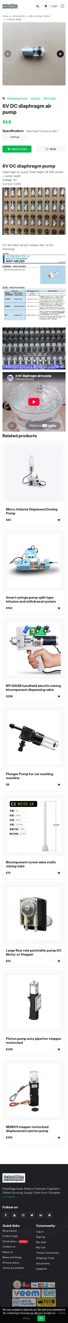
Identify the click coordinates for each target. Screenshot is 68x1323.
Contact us (8, 1246)
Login (54, 6)
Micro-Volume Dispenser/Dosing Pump (31, 511)
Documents (43, 1263)
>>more (9, 1196)
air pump (35, 98)
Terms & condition (13, 1267)
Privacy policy (10, 1262)
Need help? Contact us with (41, 131)
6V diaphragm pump (17, 98)
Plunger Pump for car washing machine (29, 776)
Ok (41, 1318)
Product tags (10, 1236)
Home (5, 16)
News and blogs (12, 1257)
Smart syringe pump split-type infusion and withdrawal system (31, 599)
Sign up (40, 1236)
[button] (37, 6)
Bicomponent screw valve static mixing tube (31, 864)
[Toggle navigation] (62, 6)
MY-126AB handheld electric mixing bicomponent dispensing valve (33, 688)
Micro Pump (49, 98)
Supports (41, 1268)
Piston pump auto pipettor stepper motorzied (33, 1041)
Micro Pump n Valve (39, 16)
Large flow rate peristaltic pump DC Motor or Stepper (34, 952)
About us (7, 1252)
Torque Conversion (47, 1252)
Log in (39, 1231)
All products (19, 16)
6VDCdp (14, 137)
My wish (41, 1242)
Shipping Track (45, 1258)
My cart (40, 1247)
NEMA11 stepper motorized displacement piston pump (27, 1129)
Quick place (14, 1241)
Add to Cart (19, 149)
